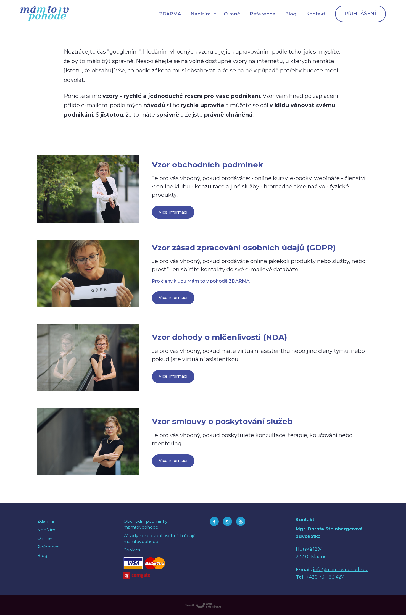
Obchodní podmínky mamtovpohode (145, 524)
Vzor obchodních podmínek (207, 164)
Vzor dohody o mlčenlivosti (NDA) (219, 337)
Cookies (131, 550)
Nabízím (201, 14)
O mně (232, 14)
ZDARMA (170, 14)
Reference (262, 14)
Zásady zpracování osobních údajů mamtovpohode (159, 538)
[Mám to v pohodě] (44, 14)
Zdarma (45, 521)
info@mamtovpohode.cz (340, 569)
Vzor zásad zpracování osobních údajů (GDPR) (244, 247)
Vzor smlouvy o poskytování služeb (222, 421)
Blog (290, 14)
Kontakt (315, 14)
